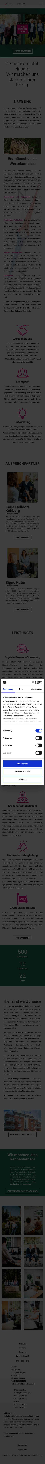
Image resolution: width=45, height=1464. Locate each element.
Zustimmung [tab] (8, 689)
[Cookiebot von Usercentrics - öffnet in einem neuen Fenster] (32, 682)
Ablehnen (22, 779)
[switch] (38, 738)
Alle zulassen (22, 764)
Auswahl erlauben (22, 772)
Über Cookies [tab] (36, 689)
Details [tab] (22, 689)
